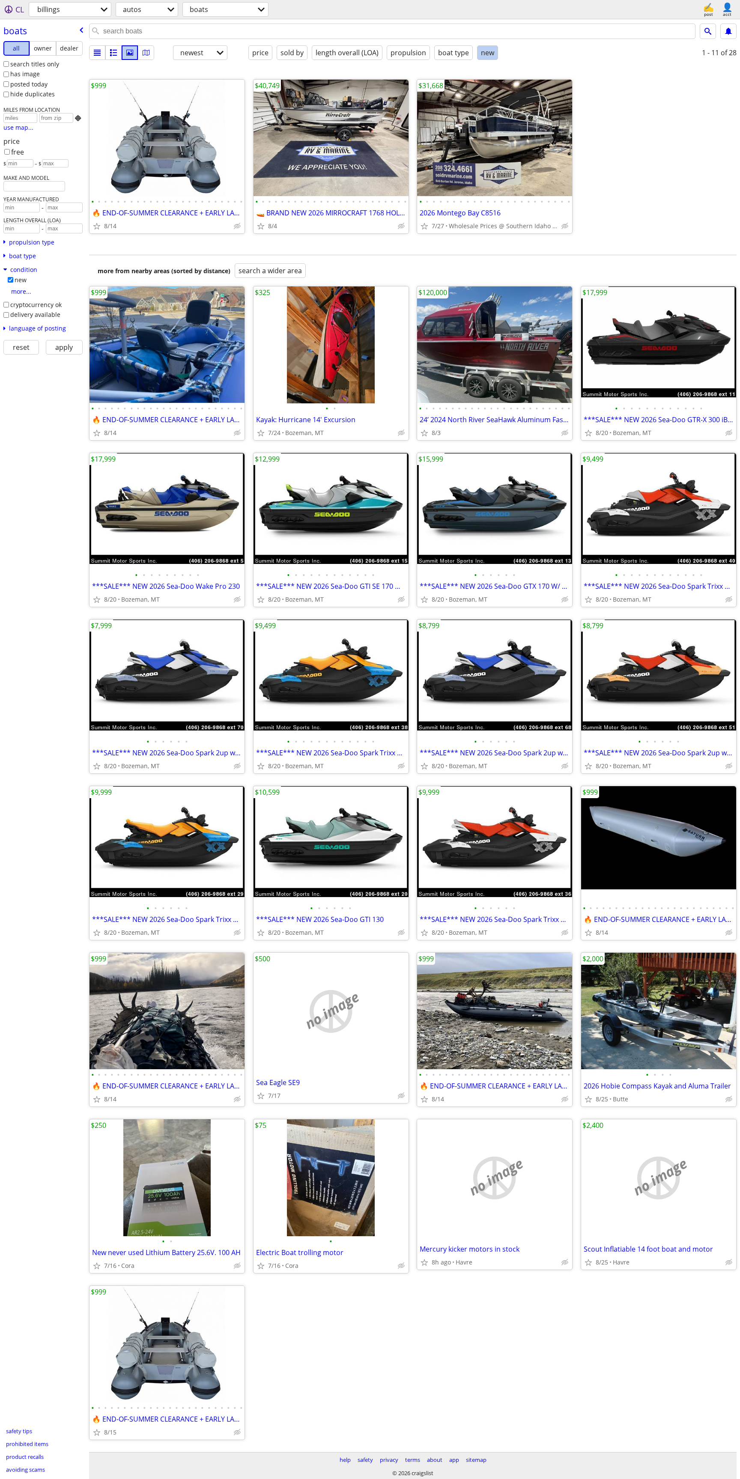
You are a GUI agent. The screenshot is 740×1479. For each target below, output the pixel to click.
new (21, 280)
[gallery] (130, 52)
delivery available (35, 314)
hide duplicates (32, 94)
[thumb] (113, 52)
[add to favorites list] (97, 226)
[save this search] (728, 31)
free (17, 152)
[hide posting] (237, 226)
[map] (146, 52)
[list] (97, 52)
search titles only (34, 64)
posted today (29, 84)
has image (25, 74)
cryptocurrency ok (36, 305)
